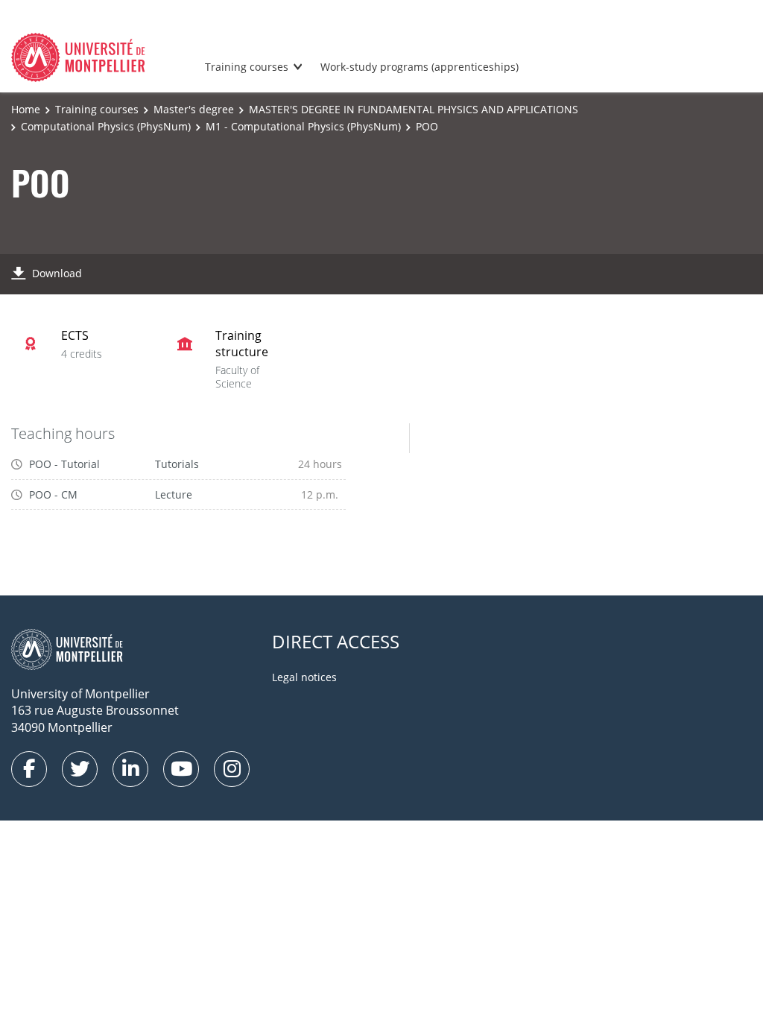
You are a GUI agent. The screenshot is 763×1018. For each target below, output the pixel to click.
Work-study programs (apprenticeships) (419, 67)
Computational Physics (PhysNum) (106, 126)
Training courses (246, 67)
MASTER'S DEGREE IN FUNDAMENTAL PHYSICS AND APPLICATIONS (413, 109)
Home (25, 109)
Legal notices (304, 677)
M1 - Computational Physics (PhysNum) (303, 126)
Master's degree (193, 109)
